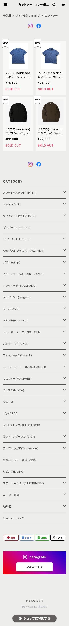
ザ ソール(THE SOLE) (17, 239)
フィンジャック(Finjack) (17, 355)
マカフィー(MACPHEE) (17, 378)
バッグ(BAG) (11, 413)
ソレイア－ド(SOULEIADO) (20, 285)
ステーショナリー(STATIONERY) (23, 483)
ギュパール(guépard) (17, 227)
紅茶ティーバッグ (13, 518)
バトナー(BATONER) (16, 343)
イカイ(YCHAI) (12, 204)
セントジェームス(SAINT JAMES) (24, 274)
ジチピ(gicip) (12, 262)
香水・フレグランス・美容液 (19, 436)
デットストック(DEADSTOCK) (21, 425)
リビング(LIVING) (14, 471)
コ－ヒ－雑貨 (11, 494)
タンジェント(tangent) (17, 297)
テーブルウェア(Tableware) (20, 448)
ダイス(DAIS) (11, 308)
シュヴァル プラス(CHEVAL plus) (24, 250)
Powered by (30, 606)
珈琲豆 (7, 506)
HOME (7, 15)
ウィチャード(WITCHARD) (19, 215)
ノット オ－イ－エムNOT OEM (22, 332)
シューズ (8, 401)
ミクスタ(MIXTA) (13, 390)
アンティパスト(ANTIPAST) (20, 192)
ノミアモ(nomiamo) (28, 15)
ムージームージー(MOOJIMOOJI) (24, 367)
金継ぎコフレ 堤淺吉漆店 (19, 460)
